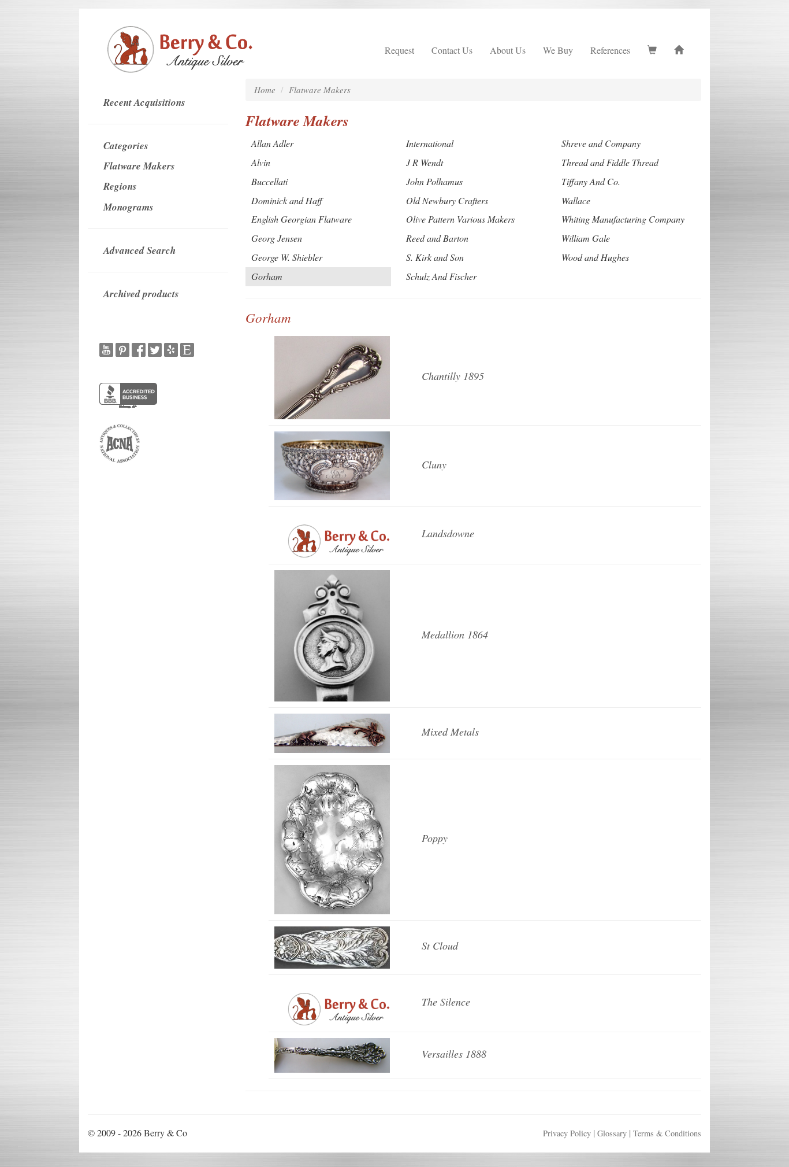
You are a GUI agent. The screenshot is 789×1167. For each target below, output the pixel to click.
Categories (125, 146)
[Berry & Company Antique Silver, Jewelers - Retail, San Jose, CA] (128, 397)
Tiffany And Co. (590, 181)
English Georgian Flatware (301, 219)
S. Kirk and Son (435, 257)
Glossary (612, 1133)
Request (399, 50)
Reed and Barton (437, 238)
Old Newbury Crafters (447, 200)
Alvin (260, 162)
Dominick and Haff (286, 200)
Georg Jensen (276, 238)
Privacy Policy (567, 1133)
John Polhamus (434, 181)
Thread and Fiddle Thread (609, 162)
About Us (508, 50)
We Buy (558, 50)
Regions (120, 186)
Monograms (128, 207)
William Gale (585, 238)
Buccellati (269, 181)
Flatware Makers (139, 166)
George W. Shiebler (286, 257)
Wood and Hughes (595, 257)
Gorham (266, 276)
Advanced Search (139, 250)
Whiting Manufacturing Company (622, 219)
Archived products (141, 294)
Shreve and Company (601, 143)
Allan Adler (272, 143)
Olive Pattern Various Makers (460, 219)
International (429, 143)
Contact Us (451, 50)
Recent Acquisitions (144, 102)
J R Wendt (424, 162)
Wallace (575, 200)
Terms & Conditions (667, 1133)
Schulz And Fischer (441, 276)
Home (265, 89)
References (610, 50)
